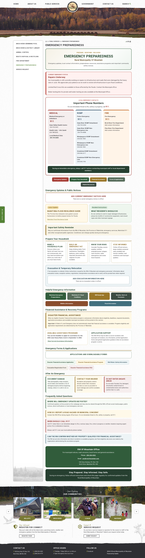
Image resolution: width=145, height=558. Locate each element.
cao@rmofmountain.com (90, 458)
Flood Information (110, 303)
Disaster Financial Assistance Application (60, 362)
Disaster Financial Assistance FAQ (81, 368)
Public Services (54, 41)
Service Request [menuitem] (22, 69)
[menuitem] (16, 3)
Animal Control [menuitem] (22, 52)
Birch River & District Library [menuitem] (28, 48)
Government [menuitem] (88, 4)
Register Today (27, 536)
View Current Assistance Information (60, 341)
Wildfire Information (66, 303)
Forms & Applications (116, 179)
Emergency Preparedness (70, 41)
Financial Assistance (98, 179)
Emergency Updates (60, 179)
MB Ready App (99, 295)
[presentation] (8, 512)
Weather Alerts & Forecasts (121, 296)
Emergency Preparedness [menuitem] (26, 65)
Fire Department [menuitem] (22, 61)
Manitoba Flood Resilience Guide (57, 219)
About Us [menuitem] (32, 4)
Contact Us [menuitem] (108, 4)
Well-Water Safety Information (117, 362)
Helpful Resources (88, 184)
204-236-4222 (91, 455)
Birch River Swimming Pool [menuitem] (26, 43)
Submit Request (91, 536)
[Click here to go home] (47, 41)
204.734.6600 (54, 138)
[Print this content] (131, 42)
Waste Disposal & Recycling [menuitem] (27, 56)
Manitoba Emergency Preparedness (56, 296)
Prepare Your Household (79, 179)
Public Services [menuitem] (52, 4)
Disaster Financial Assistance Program (90, 362)
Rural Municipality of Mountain (72, 6)
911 (51, 121)
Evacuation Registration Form (57, 368)
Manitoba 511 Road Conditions (77, 296)
